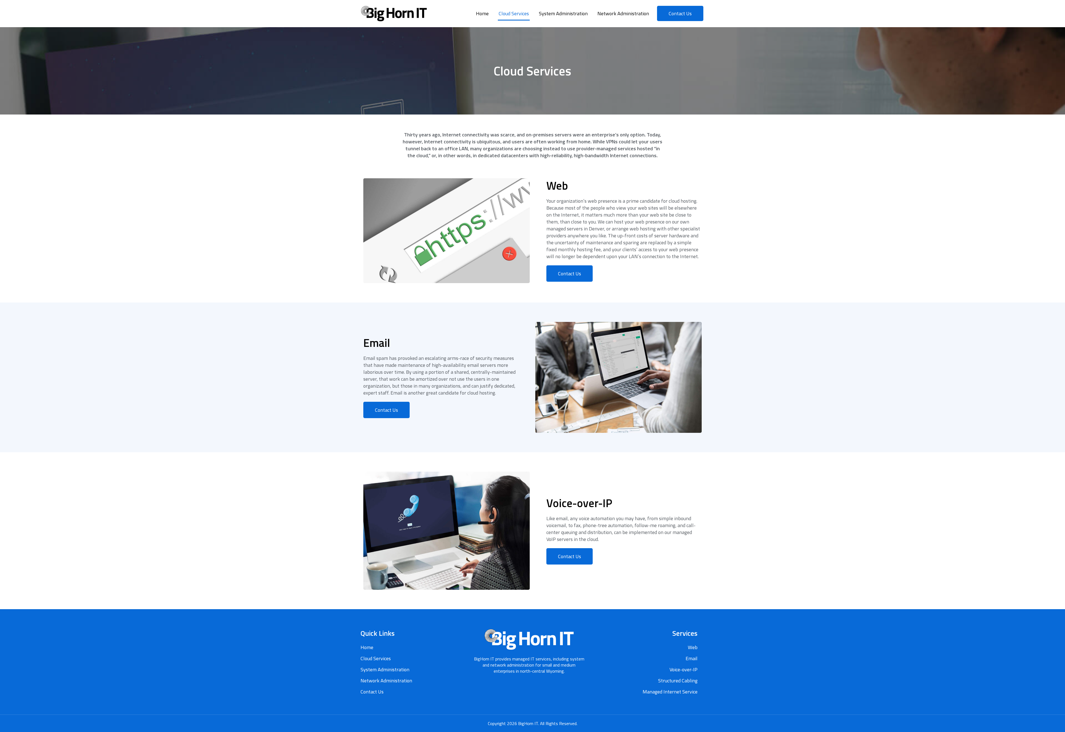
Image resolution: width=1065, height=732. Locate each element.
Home (482, 13)
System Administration (563, 13)
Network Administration (623, 13)
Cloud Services (514, 13)
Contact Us (372, 691)
